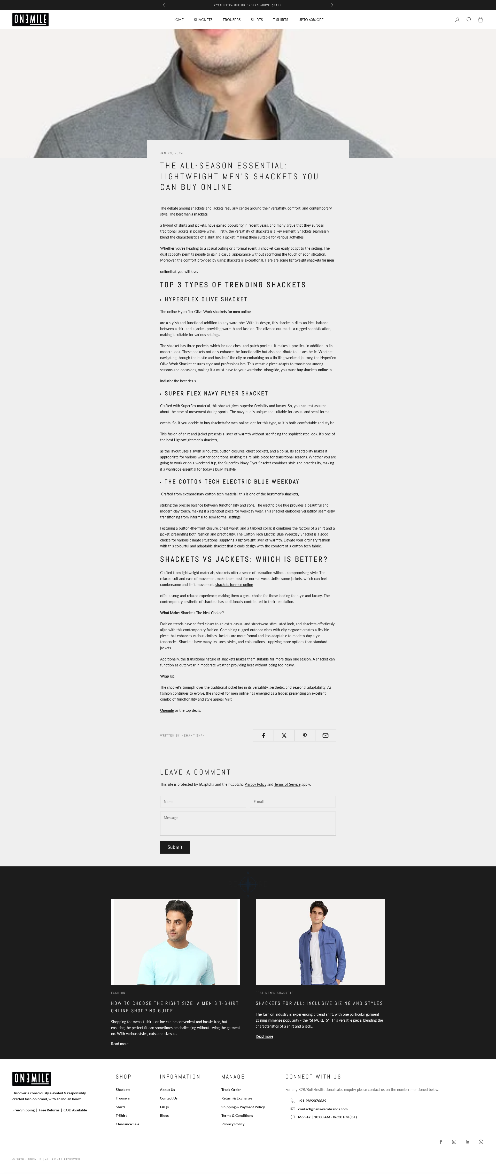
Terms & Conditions (237, 1115)
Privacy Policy (255, 784)
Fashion (118, 993)
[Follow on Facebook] (440, 1142)
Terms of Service (287, 784)
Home (178, 19)
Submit (175, 847)
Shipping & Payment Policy (243, 1107)
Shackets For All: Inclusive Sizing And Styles (319, 1003)
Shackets (203, 19)
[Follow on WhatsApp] (481, 1142)
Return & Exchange (236, 1098)
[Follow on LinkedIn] (467, 1142)
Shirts (257, 19)
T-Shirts (280, 19)
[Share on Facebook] (263, 735)
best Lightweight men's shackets (191, 440)
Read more (119, 1044)
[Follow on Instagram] (454, 1142)
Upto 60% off (310, 19)
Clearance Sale (127, 1124)
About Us (167, 1089)
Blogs (164, 1115)
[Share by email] (325, 735)
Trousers (232, 19)
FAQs (164, 1107)
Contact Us (168, 1098)
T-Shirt (121, 1115)
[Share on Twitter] (284, 735)
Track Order (231, 1089)
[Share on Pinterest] (305, 735)
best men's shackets (282, 494)
